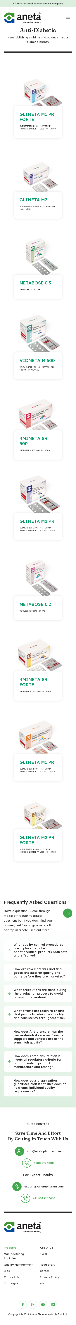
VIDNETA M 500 (37, 360)
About (44, 1283)
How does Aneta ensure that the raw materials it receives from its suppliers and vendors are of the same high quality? (38, 1037)
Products (10, 1247)
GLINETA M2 (33, 199)
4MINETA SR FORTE (34, 682)
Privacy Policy (49, 1277)
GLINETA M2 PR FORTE (37, 840)
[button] (38, 950)
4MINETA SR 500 (34, 441)
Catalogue (11, 1283)
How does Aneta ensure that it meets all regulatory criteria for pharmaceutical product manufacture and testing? (38, 1061)
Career (44, 1271)
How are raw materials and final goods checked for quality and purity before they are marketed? (39, 972)
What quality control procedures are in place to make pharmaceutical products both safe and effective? (41, 950)
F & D (43, 1254)
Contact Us (11, 1277)
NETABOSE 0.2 (35, 604)
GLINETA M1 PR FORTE (37, 116)
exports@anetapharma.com (44, 1186)
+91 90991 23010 (44, 1198)
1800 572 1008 (44, 1163)
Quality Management (18, 1264)
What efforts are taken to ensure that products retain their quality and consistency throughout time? (39, 1014)
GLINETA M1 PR (37, 762)
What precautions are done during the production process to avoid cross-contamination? (40, 993)
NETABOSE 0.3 (35, 283)
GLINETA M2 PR (37, 521)
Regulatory (47, 1264)
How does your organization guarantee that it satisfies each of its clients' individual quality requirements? (40, 1086)
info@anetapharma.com (44, 1151)
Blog (7, 1271)
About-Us (46, 1247)
